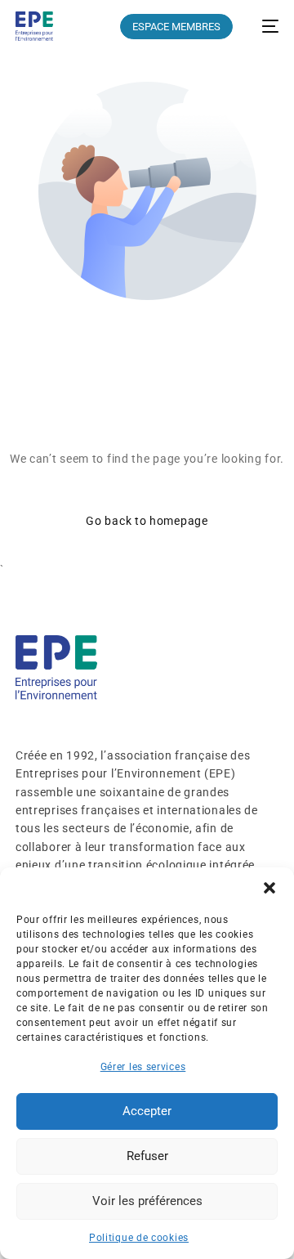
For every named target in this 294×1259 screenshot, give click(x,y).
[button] (269, 888)
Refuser (147, 1156)
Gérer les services (143, 1067)
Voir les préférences (147, 1201)
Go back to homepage (146, 520)
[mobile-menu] (263, 26)
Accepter (147, 1111)
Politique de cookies (139, 1237)
